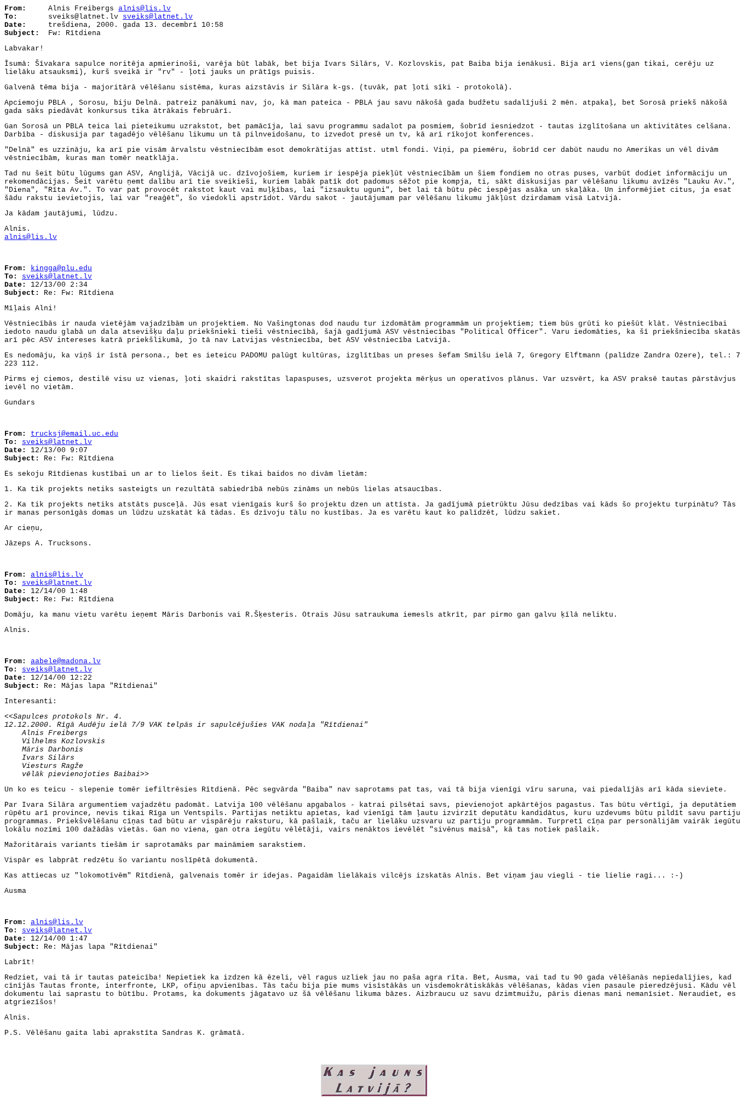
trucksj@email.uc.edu (74, 434)
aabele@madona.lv (66, 661)
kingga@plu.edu (61, 268)
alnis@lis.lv (144, 8)
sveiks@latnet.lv (158, 17)
